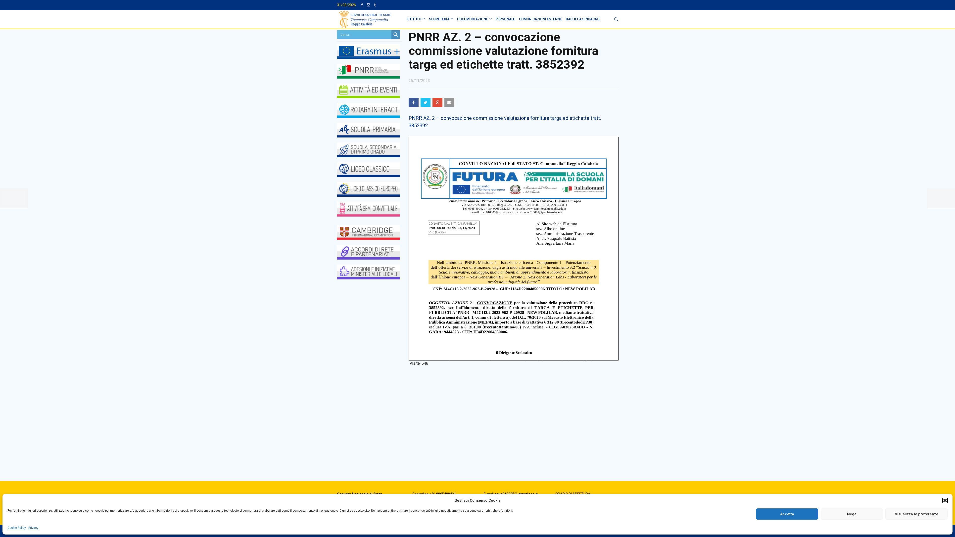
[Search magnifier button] (395, 34)
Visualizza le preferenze (916, 514)
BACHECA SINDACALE (583, 19)
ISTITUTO (413, 19)
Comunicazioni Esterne (540, 19)
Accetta (787, 514)
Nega (852, 514)
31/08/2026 (346, 5)
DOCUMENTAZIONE (472, 19)
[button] (945, 500)
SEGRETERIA (439, 19)
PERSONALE (505, 19)
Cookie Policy (16, 528)
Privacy (33, 528)
